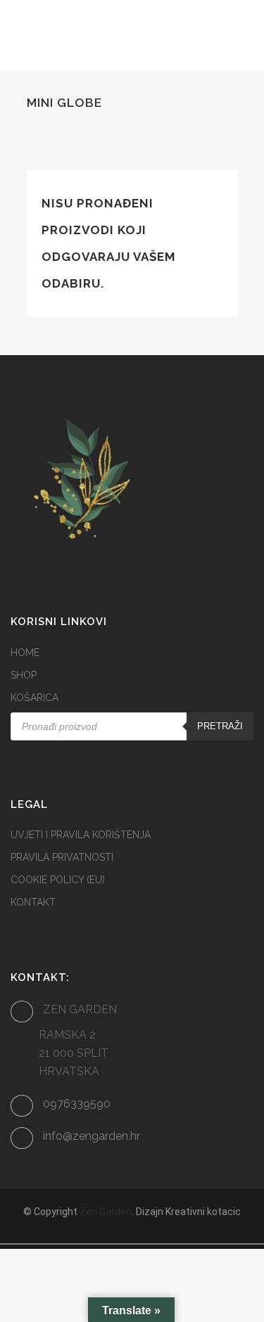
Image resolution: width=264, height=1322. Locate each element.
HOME (25, 652)
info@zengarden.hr (91, 1136)
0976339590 (77, 1103)
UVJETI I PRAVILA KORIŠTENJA (81, 834)
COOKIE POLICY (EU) (58, 879)
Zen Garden (106, 1211)
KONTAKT (33, 902)
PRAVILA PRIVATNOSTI (62, 857)
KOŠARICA (34, 697)
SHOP (24, 675)
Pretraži (220, 726)
